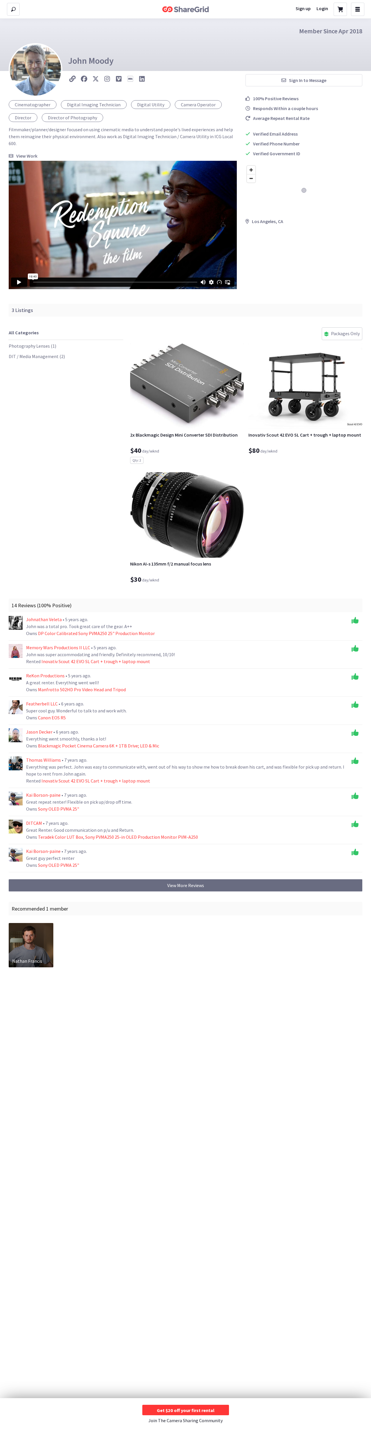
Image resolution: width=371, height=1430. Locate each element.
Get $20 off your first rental (185, 1410)
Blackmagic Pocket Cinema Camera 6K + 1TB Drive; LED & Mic (98, 746)
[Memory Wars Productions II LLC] (16, 651)
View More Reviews (185, 885)
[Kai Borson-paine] (16, 798)
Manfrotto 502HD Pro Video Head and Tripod (82, 689)
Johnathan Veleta (44, 619)
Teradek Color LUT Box (60, 837)
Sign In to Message (307, 80)
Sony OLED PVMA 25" (58, 809)
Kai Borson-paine (43, 795)
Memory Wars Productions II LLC (58, 647)
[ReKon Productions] (16, 679)
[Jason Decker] (16, 735)
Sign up (303, 8)
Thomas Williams (44, 760)
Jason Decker (39, 732)
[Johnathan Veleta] (16, 623)
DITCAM (34, 823)
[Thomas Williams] (16, 763)
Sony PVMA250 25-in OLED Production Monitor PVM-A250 (141, 837)
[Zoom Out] (251, 178)
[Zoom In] (251, 170)
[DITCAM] (16, 826)
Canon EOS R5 (52, 718)
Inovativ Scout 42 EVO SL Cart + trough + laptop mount (95, 661)
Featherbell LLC (42, 704)
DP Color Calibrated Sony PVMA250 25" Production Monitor (96, 633)
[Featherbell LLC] (16, 707)
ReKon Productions (46, 675)
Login (322, 8)
